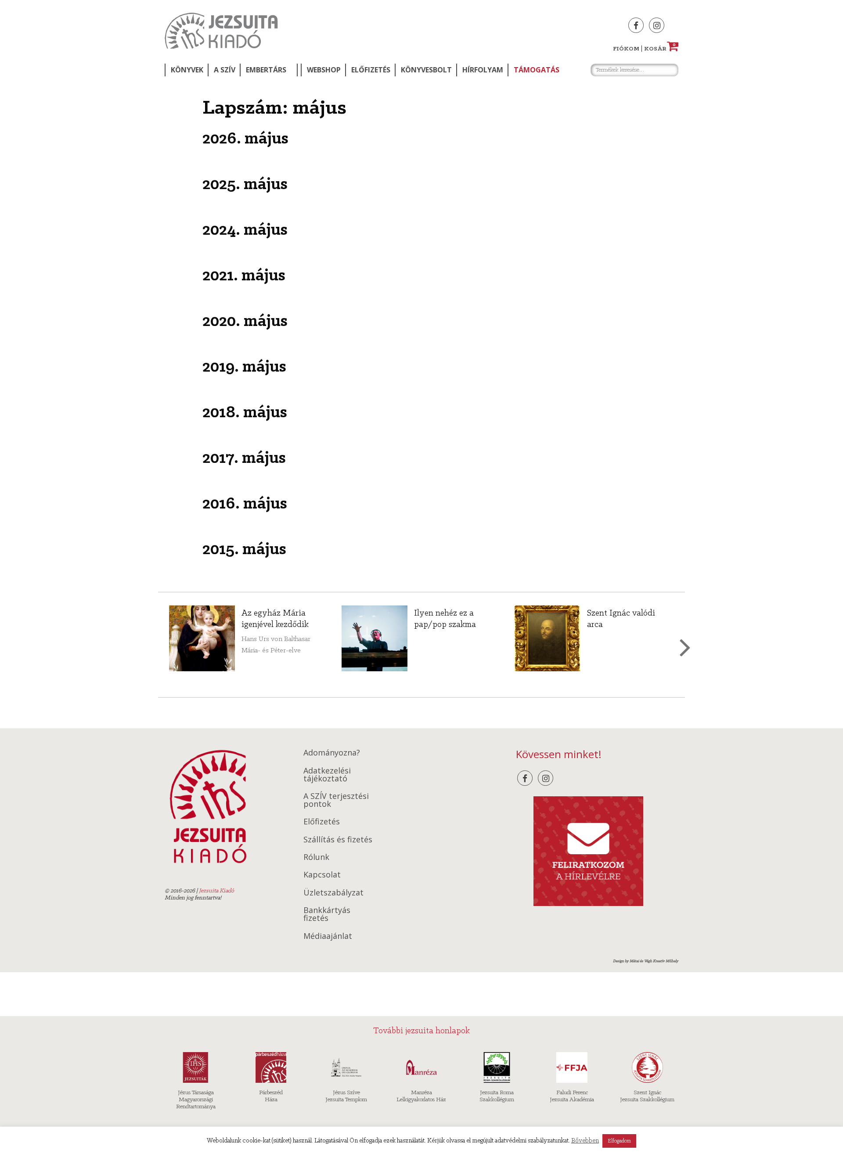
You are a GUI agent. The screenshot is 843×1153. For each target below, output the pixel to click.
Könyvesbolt (426, 70)
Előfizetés (370, 70)
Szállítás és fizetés (337, 839)
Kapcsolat (322, 874)
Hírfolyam (482, 70)
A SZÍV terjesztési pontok (336, 800)
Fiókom (626, 49)
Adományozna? (331, 752)
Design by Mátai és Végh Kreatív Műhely (645, 961)
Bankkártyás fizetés (326, 914)
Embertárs (266, 70)
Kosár (660, 49)
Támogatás (536, 70)
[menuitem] (186, 70)
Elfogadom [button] (619, 1141)
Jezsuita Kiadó (221, 30)
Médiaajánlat (327, 936)
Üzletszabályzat (333, 892)
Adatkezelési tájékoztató (327, 774)
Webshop (324, 70)
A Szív (224, 70)
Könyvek (187, 70)
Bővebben (585, 1141)
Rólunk (316, 857)
